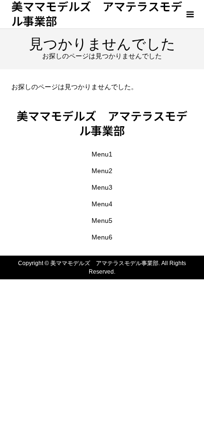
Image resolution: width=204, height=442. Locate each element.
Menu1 (102, 154)
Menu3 (102, 187)
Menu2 (102, 171)
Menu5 (102, 220)
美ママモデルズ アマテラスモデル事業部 (102, 122)
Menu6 (102, 237)
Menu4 (102, 204)
